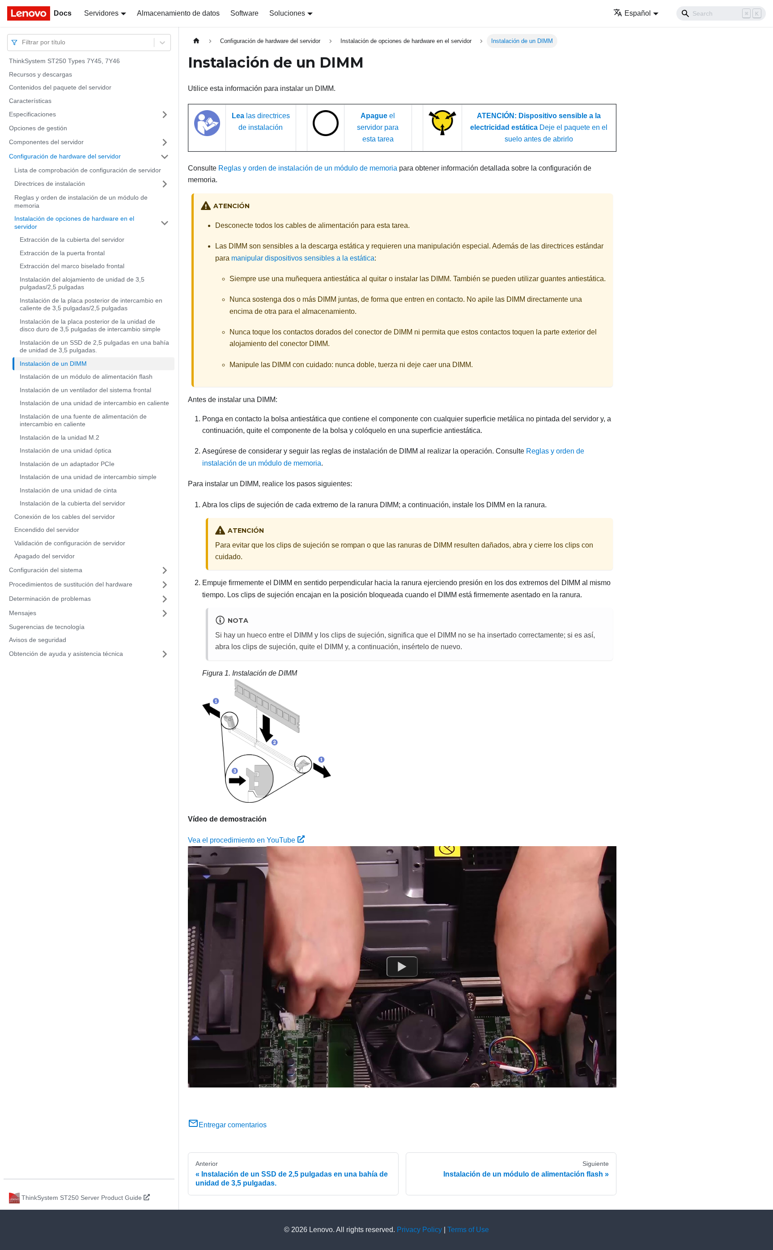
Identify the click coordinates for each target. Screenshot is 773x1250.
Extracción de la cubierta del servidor (72, 239)
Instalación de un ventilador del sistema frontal (85, 390)
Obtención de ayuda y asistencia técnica (66, 653)
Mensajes (22, 612)
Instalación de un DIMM (53, 363)
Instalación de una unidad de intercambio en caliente (94, 403)
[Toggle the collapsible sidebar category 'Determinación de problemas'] (164, 599)
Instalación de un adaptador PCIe (67, 463)
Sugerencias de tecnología (47, 626)
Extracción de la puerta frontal (62, 253)
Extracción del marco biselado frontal (72, 266)
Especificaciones (32, 114)
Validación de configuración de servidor (69, 543)
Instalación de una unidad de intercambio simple (88, 476)
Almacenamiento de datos (178, 13)
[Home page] (196, 41)
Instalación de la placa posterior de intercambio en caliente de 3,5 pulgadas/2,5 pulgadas (91, 304)
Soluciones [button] (287, 13)
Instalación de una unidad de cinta (68, 490)
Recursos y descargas (40, 74)
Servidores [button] (101, 13)
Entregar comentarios (233, 1125)
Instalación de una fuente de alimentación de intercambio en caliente (83, 420)
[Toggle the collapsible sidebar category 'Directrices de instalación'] (164, 184)
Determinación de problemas (50, 598)
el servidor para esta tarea (378, 127)
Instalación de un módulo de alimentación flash (86, 376)
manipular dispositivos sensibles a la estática (302, 258)
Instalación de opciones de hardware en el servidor (74, 222)
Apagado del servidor (44, 556)
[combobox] (23, 42)
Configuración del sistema (45, 570)
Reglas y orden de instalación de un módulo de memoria (81, 201)
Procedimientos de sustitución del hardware (70, 584)
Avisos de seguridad (37, 639)
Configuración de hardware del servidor (65, 156)
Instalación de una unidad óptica (65, 450)
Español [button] (637, 13)
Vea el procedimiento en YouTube (241, 840)
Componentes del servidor (46, 142)
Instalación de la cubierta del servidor (72, 503)
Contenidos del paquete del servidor (60, 87)
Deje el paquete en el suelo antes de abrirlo (538, 127)
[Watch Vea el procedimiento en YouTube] (402, 967)
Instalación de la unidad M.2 (59, 437)
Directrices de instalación (49, 183)
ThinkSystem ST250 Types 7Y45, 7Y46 (64, 60)
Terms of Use (468, 1229)
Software (244, 13)
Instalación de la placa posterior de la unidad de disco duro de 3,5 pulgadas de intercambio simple (90, 325)
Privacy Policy (419, 1229)
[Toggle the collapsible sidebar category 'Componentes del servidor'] (164, 142)
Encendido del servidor (46, 529)
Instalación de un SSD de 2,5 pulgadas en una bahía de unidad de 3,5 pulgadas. (94, 346)
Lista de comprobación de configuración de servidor (87, 170)
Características (30, 100)
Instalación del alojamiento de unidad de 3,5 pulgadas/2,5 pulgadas (82, 283)
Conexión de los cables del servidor (64, 516)
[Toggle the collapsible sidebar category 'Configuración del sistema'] (164, 570)
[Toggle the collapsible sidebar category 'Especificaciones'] (164, 114)
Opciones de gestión (38, 128)
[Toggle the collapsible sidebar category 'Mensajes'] (164, 613)
